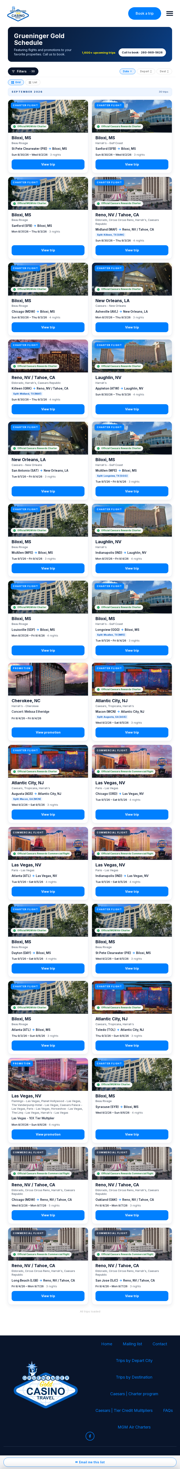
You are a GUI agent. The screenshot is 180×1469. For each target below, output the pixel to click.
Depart (146, 71)
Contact (160, 1344)
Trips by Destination (134, 1377)
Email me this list (90, 1462)
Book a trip (145, 13)
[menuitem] (106, 1344)
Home (106, 1344)
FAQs (168, 1410)
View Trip (48, 136)
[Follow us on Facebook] (90, 1436)
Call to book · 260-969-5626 (142, 52)
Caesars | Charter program (134, 1393)
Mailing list (132, 1344)
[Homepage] (18, 13)
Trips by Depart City (134, 1360)
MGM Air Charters (134, 1427)
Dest (164, 71)
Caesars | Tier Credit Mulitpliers (124, 1410)
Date (127, 71)
